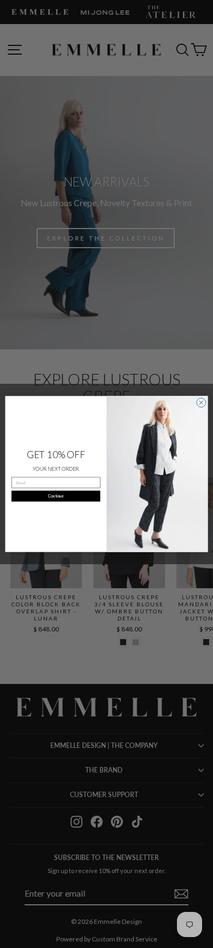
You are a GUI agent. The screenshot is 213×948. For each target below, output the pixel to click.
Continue (56, 496)
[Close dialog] (201, 402)
